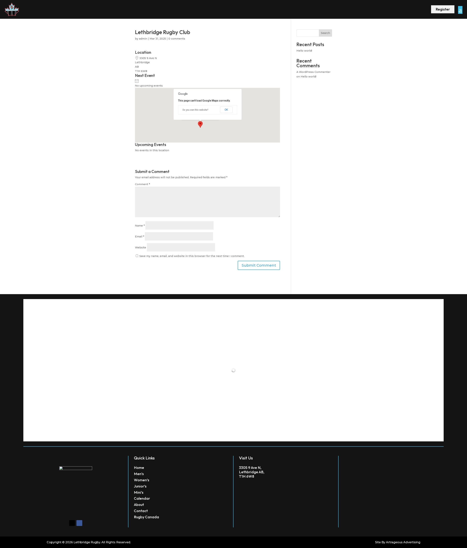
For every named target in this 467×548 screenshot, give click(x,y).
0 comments (176, 38)
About (139, 504)
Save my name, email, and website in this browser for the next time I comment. (191, 256)
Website (140, 247)
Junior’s (140, 486)
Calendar (142, 498)
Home (139, 467)
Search (325, 33)
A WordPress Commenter (313, 72)
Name (140, 225)
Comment (142, 184)
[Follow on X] (72, 523)
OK (226, 109)
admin (143, 38)
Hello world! (304, 50)
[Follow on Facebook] (79, 523)
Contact (141, 510)
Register (443, 9)
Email (139, 236)
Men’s (139, 473)
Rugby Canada (146, 517)
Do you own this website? (195, 110)
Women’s (141, 480)
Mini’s (138, 492)
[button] (200, 124)
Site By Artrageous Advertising (397, 542)
